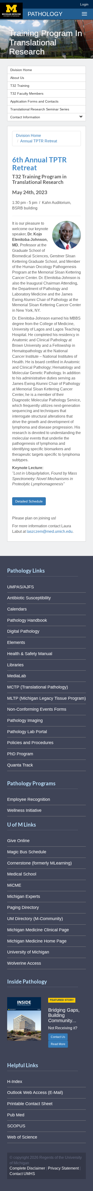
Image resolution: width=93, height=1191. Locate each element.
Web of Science (22, 1137)
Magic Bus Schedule (26, 851)
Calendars (17, 609)
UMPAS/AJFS (20, 587)
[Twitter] (48, 4)
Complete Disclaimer (27, 1168)
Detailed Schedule (29, 501)
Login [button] (85, 4)
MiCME (14, 885)
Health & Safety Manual (29, 653)
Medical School (21, 874)
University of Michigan (28, 952)
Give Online (18, 840)
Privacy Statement (63, 1168)
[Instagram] (56, 4)
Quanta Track (20, 765)
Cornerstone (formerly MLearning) (39, 863)
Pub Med (15, 1115)
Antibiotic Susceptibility (29, 598)
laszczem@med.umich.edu (49, 531)
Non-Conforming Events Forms (36, 709)
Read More (58, 1044)
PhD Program (20, 753)
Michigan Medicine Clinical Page (38, 929)
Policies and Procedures (30, 742)
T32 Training (19, 86)
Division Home (21, 70)
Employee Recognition (28, 799)
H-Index (14, 1081)
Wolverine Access (24, 963)
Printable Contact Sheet (29, 1103)
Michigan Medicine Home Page (37, 941)
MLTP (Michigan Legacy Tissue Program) (46, 698)
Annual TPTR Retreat (38, 141)
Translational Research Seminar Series (39, 109)
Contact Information (25, 117)
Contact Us (58, 1037)
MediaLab (16, 675)
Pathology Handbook (27, 620)
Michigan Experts (23, 896)
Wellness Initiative (24, 810)
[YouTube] (65, 4)
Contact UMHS (22, 1174)
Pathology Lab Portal (27, 731)
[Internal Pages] (73, 4)
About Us (17, 78)
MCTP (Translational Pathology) (37, 687)
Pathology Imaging (25, 720)
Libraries (15, 665)
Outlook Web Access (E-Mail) (35, 1092)
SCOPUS (16, 1126)
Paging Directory (23, 907)
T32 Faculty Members (26, 93)
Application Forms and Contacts (34, 101)
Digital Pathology (23, 631)
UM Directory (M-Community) (35, 918)
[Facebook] (39, 4)
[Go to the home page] (11, 11)
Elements (16, 642)
